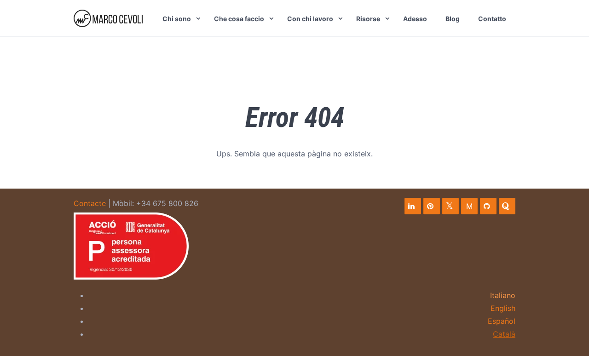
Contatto (492, 19)
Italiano (502, 295)
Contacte (90, 203)
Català (504, 334)
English (503, 308)
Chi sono (176, 19)
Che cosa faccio (239, 19)
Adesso (415, 19)
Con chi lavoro (310, 19)
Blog (452, 19)
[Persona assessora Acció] (131, 246)
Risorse (368, 19)
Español (501, 321)
